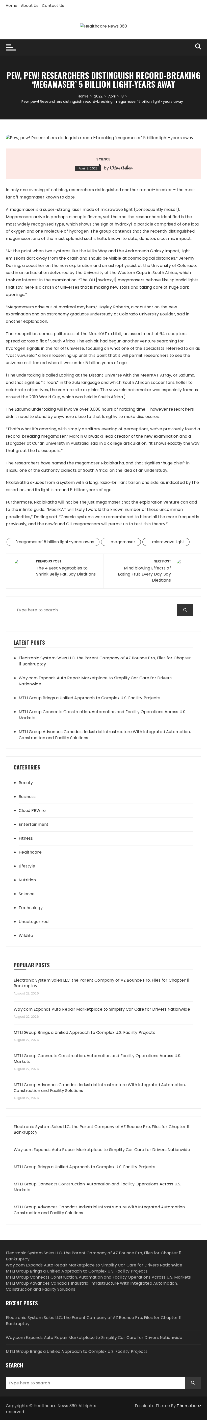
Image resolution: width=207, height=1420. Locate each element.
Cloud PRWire (32, 810)
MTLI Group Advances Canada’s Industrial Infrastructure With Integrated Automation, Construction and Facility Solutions (105, 735)
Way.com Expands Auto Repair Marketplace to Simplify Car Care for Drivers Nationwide (95, 681)
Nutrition (27, 880)
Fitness (26, 838)
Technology (31, 908)
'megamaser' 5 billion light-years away (55, 542)
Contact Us (53, 5)
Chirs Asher (121, 168)
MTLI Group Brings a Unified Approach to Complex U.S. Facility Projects (89, 698)
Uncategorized (33, 922)
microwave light (168, 542)
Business (27, 797)
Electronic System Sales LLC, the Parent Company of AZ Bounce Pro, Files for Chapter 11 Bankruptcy (105, 661)
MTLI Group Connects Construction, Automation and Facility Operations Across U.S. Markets (102, 715)
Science (103, 159)
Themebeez (189, 1406)
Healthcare (30, 852)
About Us (29, 5)
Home (11, 5)
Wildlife (26, 935)
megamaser (123, 542)
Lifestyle (27, 866)
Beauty (26, 783)
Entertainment (33, 824)
